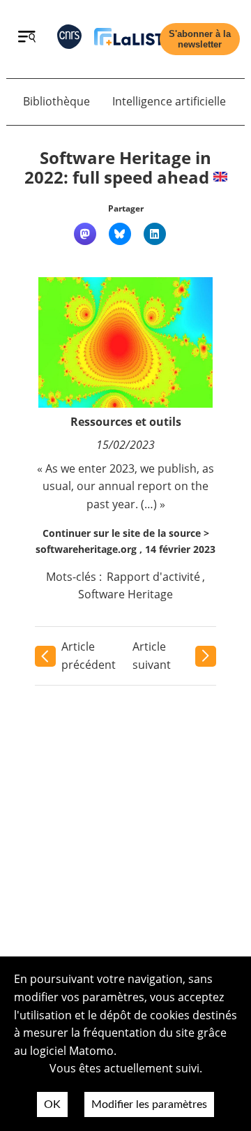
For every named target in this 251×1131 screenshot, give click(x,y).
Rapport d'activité (153, 576)
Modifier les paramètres (149, 1104)
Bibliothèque (56, 101)
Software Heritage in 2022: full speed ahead (118, 167)
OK (52, 1104)
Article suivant (151, 655)
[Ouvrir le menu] (27, 38)
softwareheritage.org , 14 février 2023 (125, 549)
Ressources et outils (125, 421)
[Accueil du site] (129, 39)
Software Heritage (125, 594)
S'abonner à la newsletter (200, 39)
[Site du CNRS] (69, 39)
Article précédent (88, 655)
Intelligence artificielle (169, 101)
